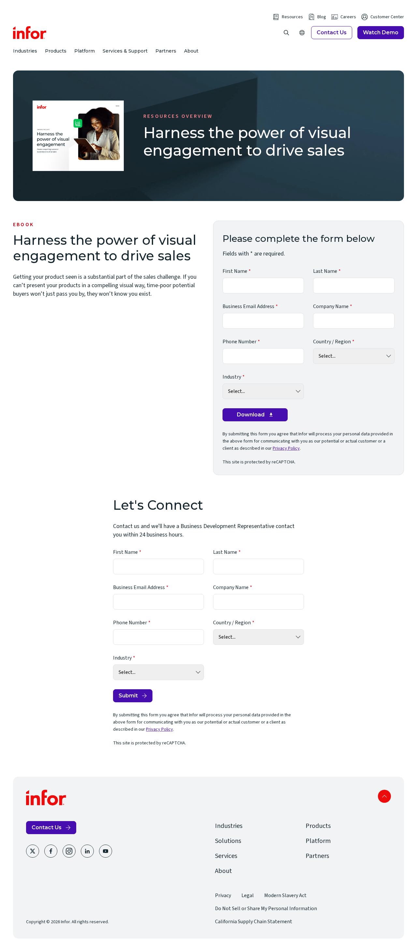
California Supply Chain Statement (253, 921)
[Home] (30, 32)
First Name (235, 271)
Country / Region (332, 341)
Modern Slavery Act (285, 895)
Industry (232, 377)
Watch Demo (380, 32)
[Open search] (286, 32)
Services (226, 856)
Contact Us (332, 32)
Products (55, 51)
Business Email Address (248, 306)
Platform (84, 51)
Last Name (325, 271)
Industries (25, 51)
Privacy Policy (286, 448)
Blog (321, 17)
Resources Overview (178, 116)
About (191, 51)
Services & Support (125, 51)
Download (251, 415)
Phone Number (239, 341)
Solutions (228, 841)
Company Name (331, 306)
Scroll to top (384, 796)
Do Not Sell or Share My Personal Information (266, 908)
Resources (292, 17)
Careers (348, 17)
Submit (128, 695)
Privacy (223, 895)
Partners (165, 51)
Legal (247, 895)
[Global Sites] (302, 32)
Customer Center (387, 17)
